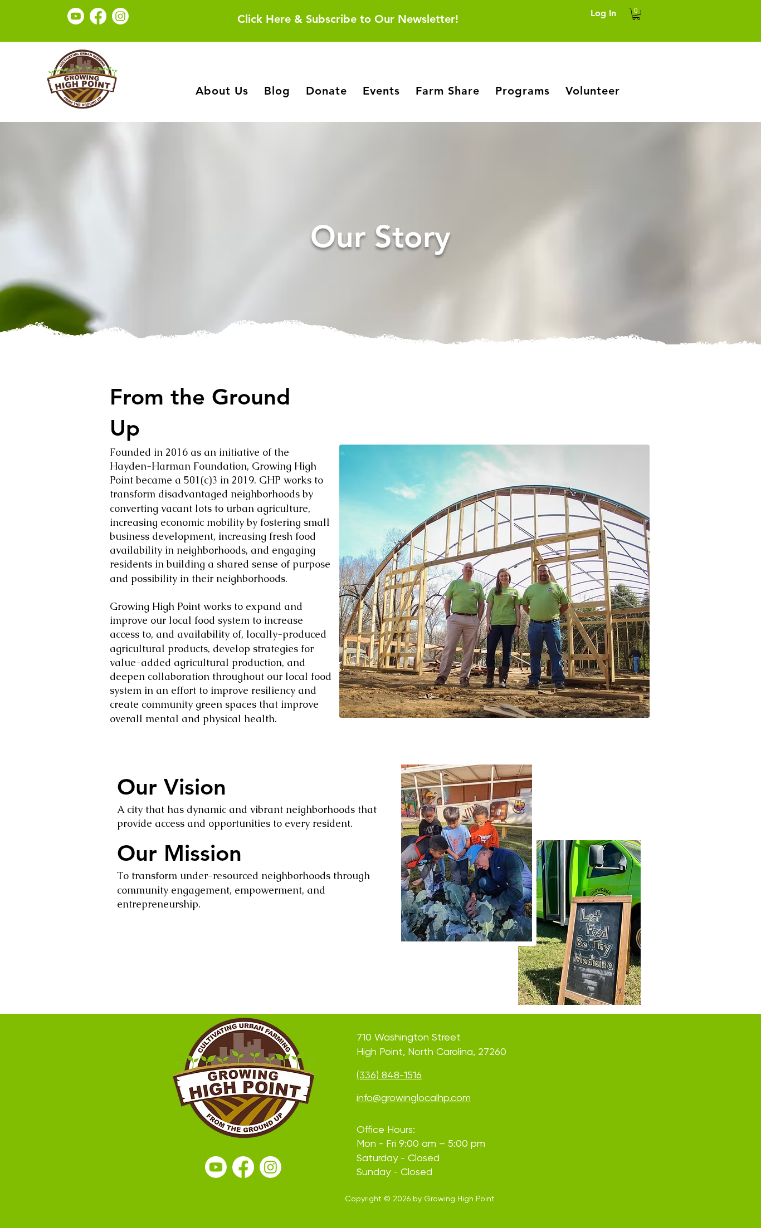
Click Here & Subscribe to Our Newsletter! (347, 19)
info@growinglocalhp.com (414, 1097)
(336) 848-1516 (389, 1075)
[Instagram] (120, 16)
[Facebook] (98, 16)
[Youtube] (75, 16)
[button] (636, 14)
